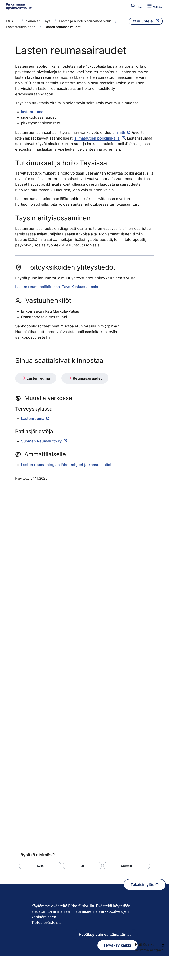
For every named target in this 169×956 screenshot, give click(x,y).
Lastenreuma (38, 378)
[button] (40, 865)
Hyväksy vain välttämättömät (105, 934)
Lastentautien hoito (20, 27)
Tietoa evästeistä (46, 922)
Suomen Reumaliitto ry (41, 441)
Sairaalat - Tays (38, 21)
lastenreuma (32, 112)
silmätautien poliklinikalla (97, 138)
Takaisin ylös (143, 884)
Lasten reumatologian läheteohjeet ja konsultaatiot (66, 464)
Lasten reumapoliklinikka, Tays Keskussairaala (56, 287)
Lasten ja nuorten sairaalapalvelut (85, 21)
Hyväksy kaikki (117, 945)
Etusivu (11, 21)
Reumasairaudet (87, 378)
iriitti (121, 132)
